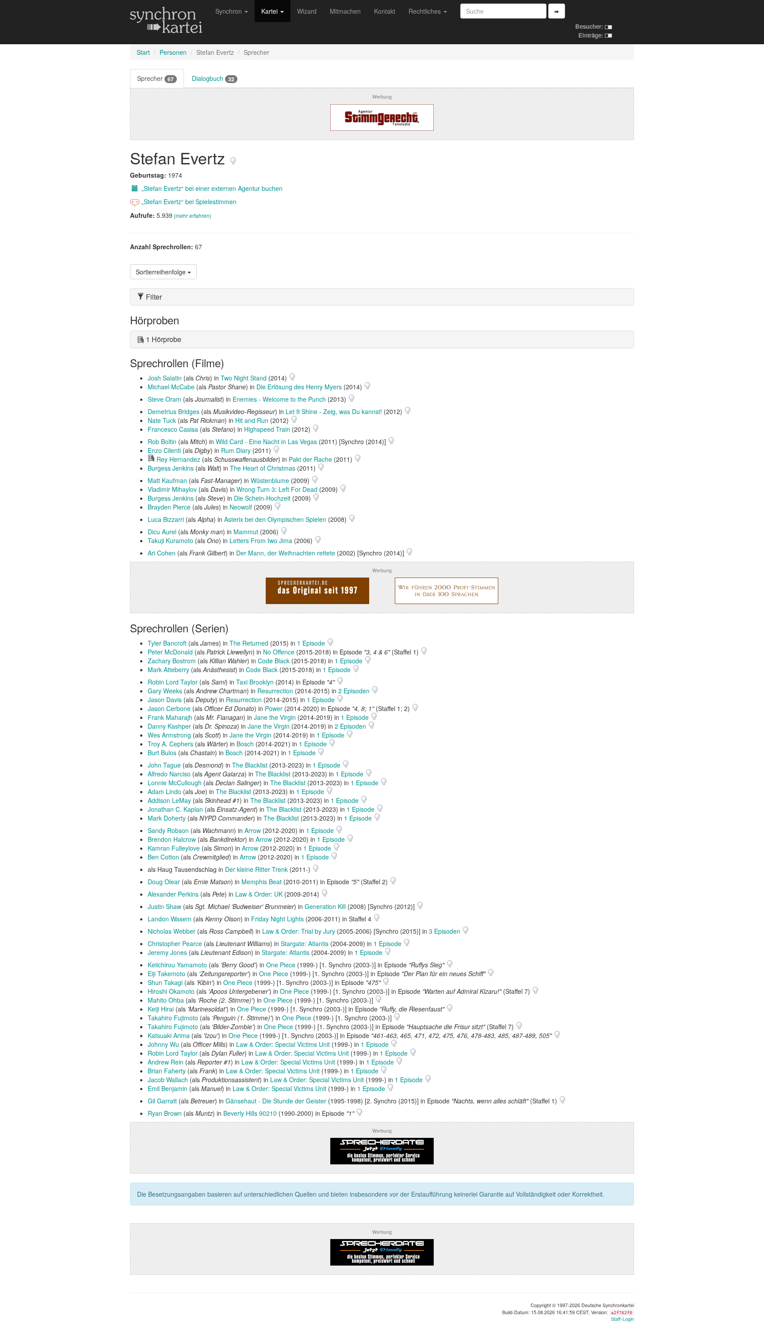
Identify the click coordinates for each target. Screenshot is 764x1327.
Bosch (245, 743)
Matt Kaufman (167, 480)
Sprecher (155, 78)
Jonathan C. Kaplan (175, 809)
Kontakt (384, 11)
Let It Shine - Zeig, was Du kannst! (334, 411)
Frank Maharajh (170, 717)
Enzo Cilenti (164, 450)
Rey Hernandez (178, 459)
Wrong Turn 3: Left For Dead (277, 489)
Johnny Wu (163, 1044)
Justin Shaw (164, 906)
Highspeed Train (267, 429)
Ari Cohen (162, 552)
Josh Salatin (165, 377)
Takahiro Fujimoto (173, 1017)
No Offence (278, 651)
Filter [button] (153, 297)
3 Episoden (445, 931)
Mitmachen (345, 11)
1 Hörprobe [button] (162, 339)
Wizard (307, 11)
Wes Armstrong (169, 734)
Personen (173, 52)
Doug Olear (164, 881)
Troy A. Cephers (170, 743)
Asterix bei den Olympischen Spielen (275, 519)
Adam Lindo (164, 791)
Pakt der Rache (310, 459)
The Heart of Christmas (262, 468)
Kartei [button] (270, 11)
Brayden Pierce (169, 506)
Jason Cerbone (169, 708)
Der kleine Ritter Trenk (256, 869)
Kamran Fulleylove (174, 848)
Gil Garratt (162, 1100)
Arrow (252, 830)
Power (274, 708)
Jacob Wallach (168, 1079)
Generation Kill (325, 906)
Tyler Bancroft (167, 643)
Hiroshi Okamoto (171, 991)
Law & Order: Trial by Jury (298, 931)
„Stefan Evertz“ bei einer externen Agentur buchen (211, 188)
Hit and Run (251, 420)
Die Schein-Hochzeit (262, 498)
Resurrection (275, 690)
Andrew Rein (165, 1061)
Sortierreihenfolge (161, 271)
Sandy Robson (168, 830)
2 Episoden (354, 690)
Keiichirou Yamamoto (177, 964)
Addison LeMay (169, 800)
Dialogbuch (213, 78)
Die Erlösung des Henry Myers (299, 386)
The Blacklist (249, 764)
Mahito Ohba (166, 1000)
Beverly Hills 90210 (250, 1113)
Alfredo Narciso (169, 773)
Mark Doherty (167, 818)
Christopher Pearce (175, 943)
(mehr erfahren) (192, 215)
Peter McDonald (170, 651)
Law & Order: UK (259, 894)
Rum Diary (236, 450)
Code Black (274, 660)
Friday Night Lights (277, 918)
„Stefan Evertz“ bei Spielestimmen (188, 201)
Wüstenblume (270, 480)
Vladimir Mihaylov (172, 489)
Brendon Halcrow (172, 839)
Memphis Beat (261, 881)
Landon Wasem (169, 918)
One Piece (280, 964)
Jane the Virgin (275, 717)
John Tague (164, 764)
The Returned (248, 643)
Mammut (245, 531)
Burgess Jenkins (171, 468)
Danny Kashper (169, 726)
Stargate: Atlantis (305, 943)
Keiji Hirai (161, 1008)
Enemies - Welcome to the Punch (279, 399)
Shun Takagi (165, 982)
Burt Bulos (162, 752)
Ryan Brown (165, 1113)
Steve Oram (164, 399)
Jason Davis (165, 699)
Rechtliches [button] (426, 11)
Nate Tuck (162, 420)
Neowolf (240, 506)
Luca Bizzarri (166, 519)
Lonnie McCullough (175, 782)
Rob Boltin (162, 441)
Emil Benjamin (167, 1088)
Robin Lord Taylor (173, 681)
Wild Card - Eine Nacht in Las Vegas (266, 441)
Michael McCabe (171, 386)
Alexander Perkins (173, 894)
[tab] (382, 297)
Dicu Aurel (162, 531)
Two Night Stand (244, 377)
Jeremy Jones (167, 952)
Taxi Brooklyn (255, 681)
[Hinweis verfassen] (233, 157)
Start (143, 52)
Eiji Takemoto (166, 973)
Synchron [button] (229, 11)
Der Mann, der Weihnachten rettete (285, 552)
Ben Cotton (163, 856)
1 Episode (312, 643)
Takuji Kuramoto (170, 540)
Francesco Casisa (173, 429)
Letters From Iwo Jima (260, 540)
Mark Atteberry (168, 669)
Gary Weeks (165, 690)
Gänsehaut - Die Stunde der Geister (275, 1100)
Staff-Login (622, 1319)
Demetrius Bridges (173, 411)
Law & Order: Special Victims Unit (283, 1044)
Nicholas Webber (171, 931)
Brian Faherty (167, 1070)
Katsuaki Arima (169, 1035)
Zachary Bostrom (172, 660)
